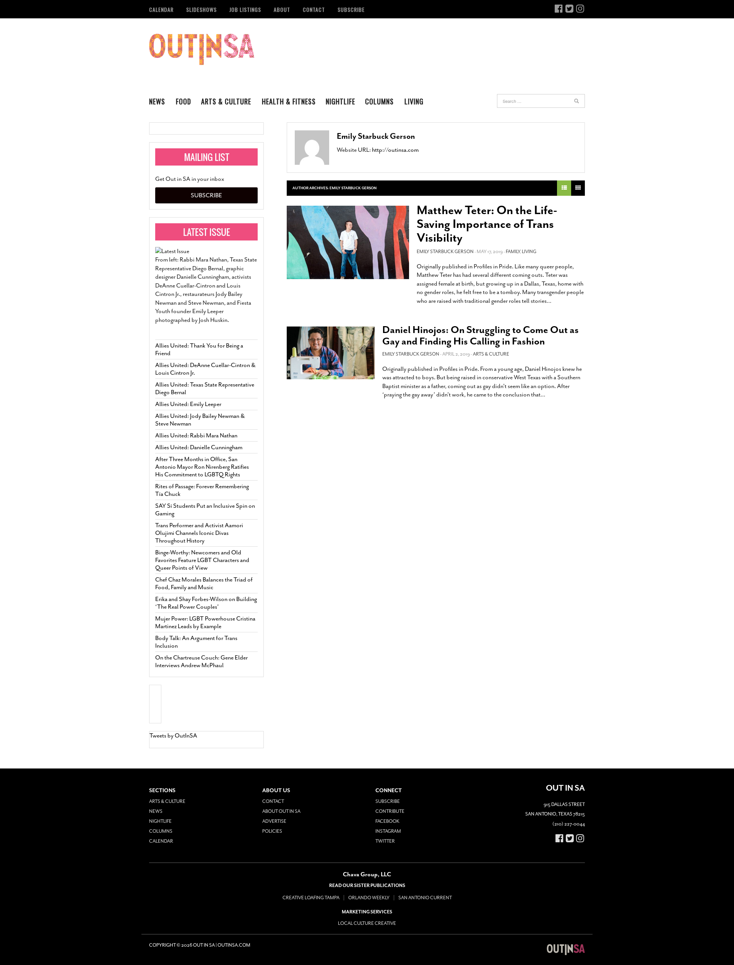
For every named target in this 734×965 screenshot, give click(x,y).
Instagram (388, 831)
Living (414, 101)
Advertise (274, 821)
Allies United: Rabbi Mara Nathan (196, 435)
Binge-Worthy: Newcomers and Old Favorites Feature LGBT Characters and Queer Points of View (202, 560)
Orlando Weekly (369, 898)
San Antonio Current (425, 898)
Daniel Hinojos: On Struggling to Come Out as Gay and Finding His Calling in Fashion (480, 335)
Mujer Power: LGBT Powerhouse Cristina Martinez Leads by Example (205, 622)
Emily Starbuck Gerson (376, 136)
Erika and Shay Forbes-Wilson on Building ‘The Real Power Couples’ (206, 603)
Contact (314, 9)
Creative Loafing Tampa (311, 898)
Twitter (385, 841)
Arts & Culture (226, 101)
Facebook (387, 821)
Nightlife (340, 101)
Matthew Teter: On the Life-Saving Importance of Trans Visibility (487, 224)
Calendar (161, 9)
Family (513, 252)
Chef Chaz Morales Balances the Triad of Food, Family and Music (204, 583)
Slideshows (201, 9)
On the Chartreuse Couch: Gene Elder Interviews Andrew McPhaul (201, 661)
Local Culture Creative (367, 923)
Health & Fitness (289, 101)
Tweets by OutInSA (173, 735)
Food (183, 101)
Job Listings (245, 9)
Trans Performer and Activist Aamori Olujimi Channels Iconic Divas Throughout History (199, 532)
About (282, 9)
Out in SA (201, 49)
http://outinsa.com (395, 150)
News (157, 101)
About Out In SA (281, 811)
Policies (272, 831)
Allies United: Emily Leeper (188, 404)
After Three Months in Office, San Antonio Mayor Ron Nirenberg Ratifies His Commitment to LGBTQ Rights (202, 466)
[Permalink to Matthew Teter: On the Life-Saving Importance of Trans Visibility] (348, 242)
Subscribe (351, 9)
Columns (379, 101)
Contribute (389, 811)
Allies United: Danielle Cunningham (198, 447)
